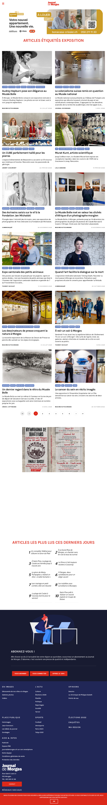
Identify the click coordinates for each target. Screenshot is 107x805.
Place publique (11, 717)
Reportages (39, 705)
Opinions (74, 687)
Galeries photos (8, 695)
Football (38, 722)
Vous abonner (20, 673)
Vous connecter (39, 673)
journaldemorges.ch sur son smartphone (17, 749)
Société (38, 708)
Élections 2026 (40, 695)
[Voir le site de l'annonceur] (53, 21)
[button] (3, 3)
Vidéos (4, 698)
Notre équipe (6, 753)
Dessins (71, 691)
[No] (104, 799)
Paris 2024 (39, 729)
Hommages (6, 722)
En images (8, 687)
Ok (54, 801)
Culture (38, 691)
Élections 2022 (77, 717)
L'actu (39, 687)
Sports (39, 717)
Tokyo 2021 (39, 732)
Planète (38, 698)
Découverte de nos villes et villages (15, 691)
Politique (38, 702)
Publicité (5, 743)
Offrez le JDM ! (58, 673)
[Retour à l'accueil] (12, 768)
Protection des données (10, 760)
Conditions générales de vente (13, 756)
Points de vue (73, 698)
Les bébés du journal (9, 729)
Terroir (37, 712)
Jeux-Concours (7, 726)
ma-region (75, 727)
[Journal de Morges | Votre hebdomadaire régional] (53, 4)
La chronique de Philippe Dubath (80, 695)
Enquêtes (74, 722)
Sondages (6, 732)
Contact (12, 784)
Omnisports (39, 726)
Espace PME (6, 746)
